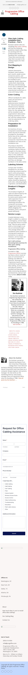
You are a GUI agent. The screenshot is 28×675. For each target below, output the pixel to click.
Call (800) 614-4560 (14, 399)
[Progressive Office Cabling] (14, 13)
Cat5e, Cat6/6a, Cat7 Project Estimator (14, 559)
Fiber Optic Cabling (14, 331)
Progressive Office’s (14, 253)
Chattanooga (12, 336)
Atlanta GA (12, 333)
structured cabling (13, 347)
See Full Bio (16, 324)
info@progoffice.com (21, 4)
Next (23, 387)
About (4, 607)
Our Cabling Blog (7, 616)
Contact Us (6, 620)
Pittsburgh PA (17, 343)
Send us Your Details (14, 406)
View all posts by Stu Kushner (12, 379)
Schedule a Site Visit (14, 412)
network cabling (18, 340)
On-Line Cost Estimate (14, 418)
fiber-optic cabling (21, 46)
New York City (12, 342)
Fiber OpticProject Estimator (14, 566)
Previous (5, 387)
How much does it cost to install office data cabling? (12, 611)
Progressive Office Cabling (15, 345)
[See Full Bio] (21, 324)
